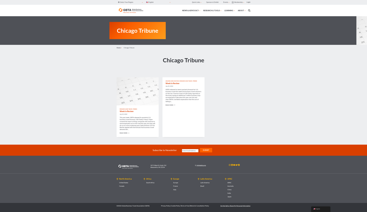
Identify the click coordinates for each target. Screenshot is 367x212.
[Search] (249, 10)
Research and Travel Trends (128, 109)
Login (248, 2)
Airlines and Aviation (172, 81)
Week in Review (127, 111)
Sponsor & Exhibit (212, 2)
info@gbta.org (201, 165)
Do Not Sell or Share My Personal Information (235, 206)
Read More (124, 133)
